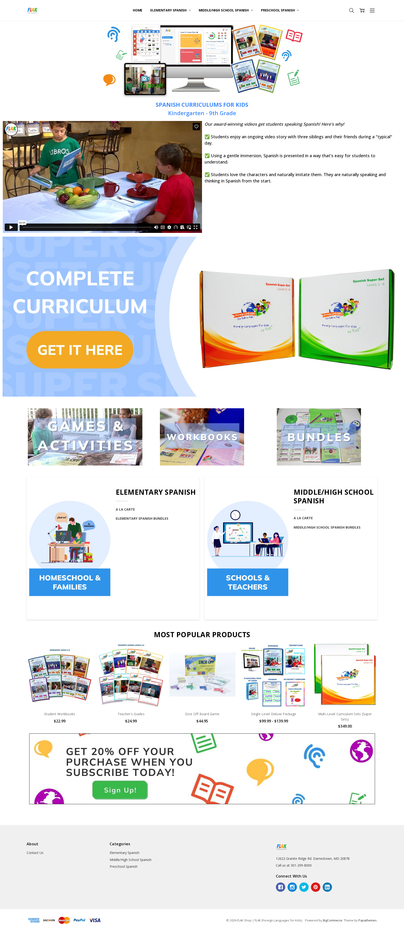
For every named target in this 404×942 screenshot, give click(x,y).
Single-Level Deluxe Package (202, 714)
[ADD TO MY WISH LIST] (84, 657)
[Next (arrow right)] (5, 940)
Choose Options (59, 698)
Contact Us (35, 852)
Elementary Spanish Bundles (142, 518)
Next (387, 687)
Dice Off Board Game (131, 714)
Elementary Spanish (168, 10)
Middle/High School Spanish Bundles (327, 527)
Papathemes (367, 920)
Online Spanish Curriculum (345, 714)
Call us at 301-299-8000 (294, 865)
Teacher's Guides (59, 714)
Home (137, 10)
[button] (202, 317)
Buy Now (131, 698)
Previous (17, 687)
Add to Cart (131, 687)
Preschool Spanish (278, 10)
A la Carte (125, 509)
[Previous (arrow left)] (1, 940)
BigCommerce (332, 920)
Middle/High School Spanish (224, 10)
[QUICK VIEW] (84, 650)
